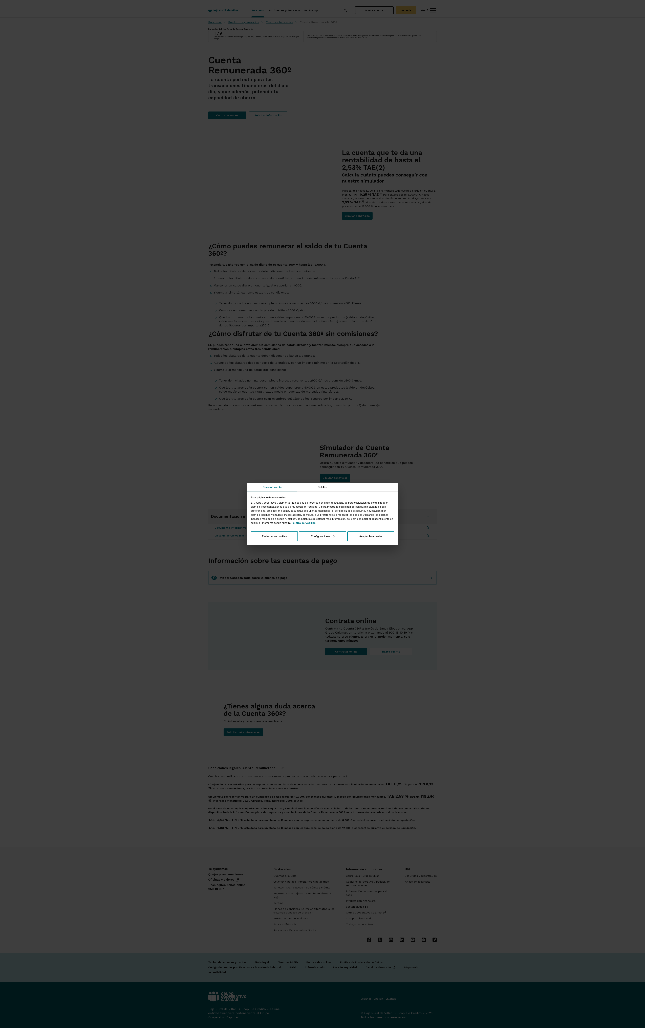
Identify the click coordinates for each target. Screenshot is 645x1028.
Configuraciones (320, 536)
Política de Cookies (303, 522)
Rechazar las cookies (274, 536)
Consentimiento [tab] (272, 487)
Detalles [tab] (322, 487)
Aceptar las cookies (370, 536)
